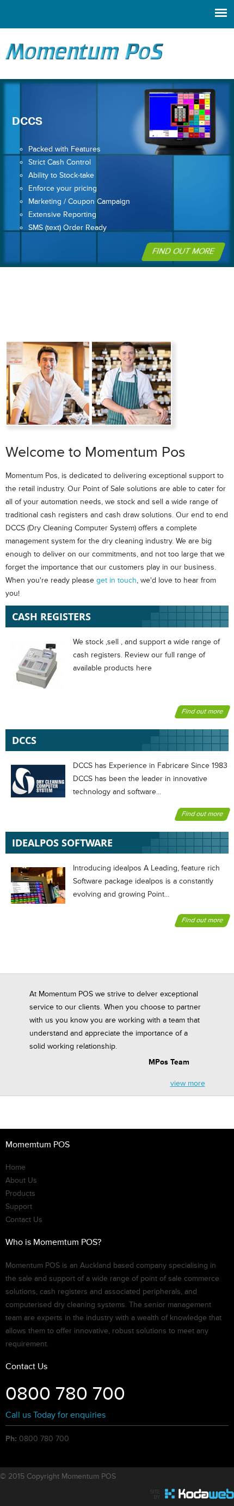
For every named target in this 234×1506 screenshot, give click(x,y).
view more (187, 1083)
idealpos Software (62, 842)
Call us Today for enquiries (55, 1415)
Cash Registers (51, 616)
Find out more (183, 251)
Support (18, 1206)
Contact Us (23, 1219)
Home (15, 1167)
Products (20, 1193)
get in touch (116, 580)
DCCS (24, 740)
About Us (21, 1180)
